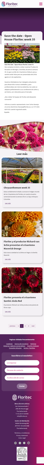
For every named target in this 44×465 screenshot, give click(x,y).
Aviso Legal (22, 438)
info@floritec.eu (22, 416)
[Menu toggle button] (40, 4)
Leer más (8, 203)
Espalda (6, 112)
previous (12, 326)
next (33, 326)
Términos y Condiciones (22, 433)
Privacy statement (22, 435)
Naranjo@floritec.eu (24, 107)
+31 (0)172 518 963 (22, 414)
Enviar (22, 386)
